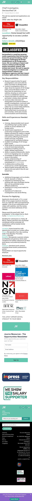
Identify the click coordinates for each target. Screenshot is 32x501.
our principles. (19, 162)
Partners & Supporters (7, 436)
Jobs (3, 411)
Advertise (4, 432)
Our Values (5, 441)
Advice (4, 414)
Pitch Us (4, 440)
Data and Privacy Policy (8, 434)
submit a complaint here (24, 459)
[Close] (30, 494)
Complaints (5, 443)
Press (3, 438)
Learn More (14, 499)
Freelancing (6, 413)
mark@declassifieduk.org (15, 216)
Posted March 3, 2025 (11, 13)
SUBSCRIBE (7, 429)
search (25, 418)
